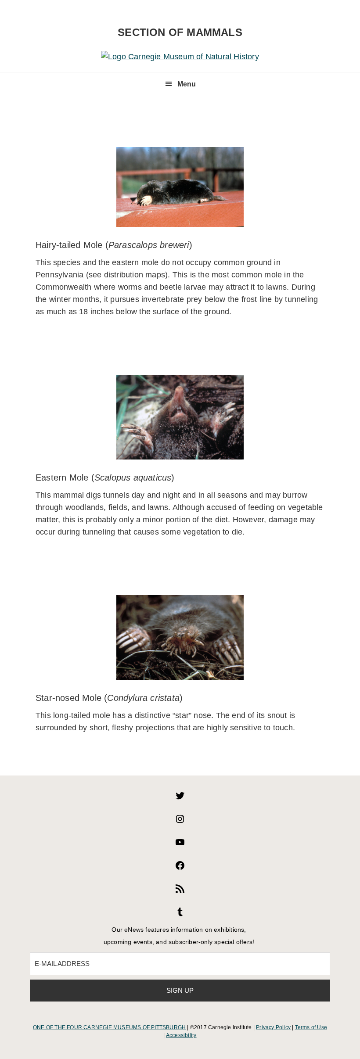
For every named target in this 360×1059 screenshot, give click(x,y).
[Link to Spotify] (180, 891)
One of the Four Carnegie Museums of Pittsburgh (109, 1027)
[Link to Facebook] (180, 868)
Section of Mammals (180, 32)
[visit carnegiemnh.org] (180, 56)
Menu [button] (186, 84)
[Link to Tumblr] (180, 914)
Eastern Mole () (105, 477)
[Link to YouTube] (180, 844)
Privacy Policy (273, 1027)
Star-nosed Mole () (109, 698)
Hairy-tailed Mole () (114, 245)
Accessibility (181, 1035)
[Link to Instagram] (180, 821)
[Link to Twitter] (180, 798)
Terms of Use (311, 1027)
